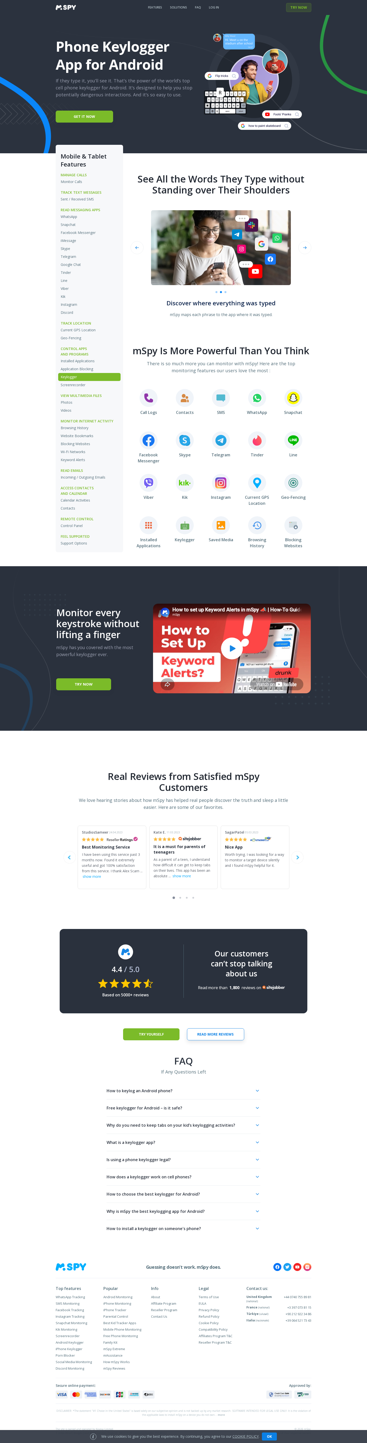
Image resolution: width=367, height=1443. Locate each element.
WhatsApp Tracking (70, 1297)
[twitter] (287, 1267)
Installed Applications (78, 361)
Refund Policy (209, 1316)
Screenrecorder (73, 384)
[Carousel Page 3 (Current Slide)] (225, 292)
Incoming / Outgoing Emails (83, 477)
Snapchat (68, 224)
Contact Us (159, 1316)
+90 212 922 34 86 (298, 1314)
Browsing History (74, 427)
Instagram (69, 304)
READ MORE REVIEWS (215, 1034)
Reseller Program (164, 1310)
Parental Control (115, 1316)
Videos (66, 410)
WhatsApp (69, 216)
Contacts (68, 508)
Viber (65, 288)
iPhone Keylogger (69, 1349)
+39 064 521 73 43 (298, 1320)
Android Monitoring (117, 1297)
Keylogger (69, 376)
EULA (202, 1303)
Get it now (84, 116)
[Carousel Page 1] (216, 292)
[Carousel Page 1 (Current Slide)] (174, 898)
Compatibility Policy (213, 1329)
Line (64, 280)
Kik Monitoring (66, 1329)
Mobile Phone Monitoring (122, 1329)
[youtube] (297, 1267)
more (221, 1415)
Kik (63, 296)
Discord (67, 312)
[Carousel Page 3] (187, 898)
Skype (65, 248)
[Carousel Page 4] (193, 898)
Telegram (68, 256)
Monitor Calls (71, 181)
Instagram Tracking (70, 1316)
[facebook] (277, 1267)
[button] (183, 1091)
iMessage (68, 240)
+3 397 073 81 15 (299, 1307)
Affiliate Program (163, 1303)
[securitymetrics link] (279, 1395)
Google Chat (71, 264)
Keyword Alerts (73, 459)
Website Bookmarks (77, 435)
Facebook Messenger (78, 232)
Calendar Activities (75, 500)
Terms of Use (209, 1297)
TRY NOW (298, 7)
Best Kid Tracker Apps (119, 1323)
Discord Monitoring (70, 1368)
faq (198, 7)
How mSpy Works (116, 1362)
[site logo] (66, 7)
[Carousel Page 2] (221, 292)
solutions (178, 7)
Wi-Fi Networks (73, 451)
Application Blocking (77, 368)
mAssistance (113, 1355)
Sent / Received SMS (77, 199)
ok (269, 1436)
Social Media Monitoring (74, 1362)
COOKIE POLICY (245, 1436)
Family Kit (110, 1342)
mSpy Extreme (114, 1349)
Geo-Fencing (71, 338)
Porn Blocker (65, 1355)
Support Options (74, 543)
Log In (214, 7)
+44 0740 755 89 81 (297, 1297)
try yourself (151, 1034)
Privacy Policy (209, 1310)
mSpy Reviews (114, 1368)
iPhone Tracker (114, 1310)
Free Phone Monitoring (120, 1336)
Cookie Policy (209, 1323)
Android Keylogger (70, 1342)
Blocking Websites (75, 443)
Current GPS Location (78, 330)
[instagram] (307, 1267)
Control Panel (72, 525)
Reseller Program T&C (215, 1342)
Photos (66, 402)
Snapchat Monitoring (71, 1323)
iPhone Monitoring (117, 1303)
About (155, 1297)
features (155, 7)
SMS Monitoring (67, 1303)
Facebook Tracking (70, 1310)
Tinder (66, 272)
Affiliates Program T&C (215, 1336)
